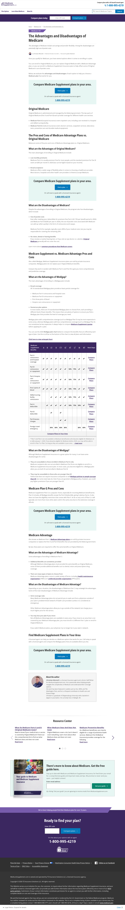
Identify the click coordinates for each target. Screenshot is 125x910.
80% (51, 428)
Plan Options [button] (5, 11)
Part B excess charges (34, 420)
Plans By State (15, 863)
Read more (19, 742)
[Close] (120, 907)
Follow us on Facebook (107, 863)
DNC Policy (26, 866)
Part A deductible (33, 405)
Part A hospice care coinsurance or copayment (35, 379)
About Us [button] (29, 11)
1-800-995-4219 (62, 100)
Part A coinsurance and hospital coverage (34, 358)
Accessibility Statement (40, 866)
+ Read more (78, 443)
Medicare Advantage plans (60, 539)
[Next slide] (113, 738)
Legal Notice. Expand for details (15, 907)
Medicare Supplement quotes (81, 324)
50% (70, 369)
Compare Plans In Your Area (57, 434)
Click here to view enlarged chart (41, 339)
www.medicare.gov (106, 903)
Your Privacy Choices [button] (42, 863)
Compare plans (78, 18)
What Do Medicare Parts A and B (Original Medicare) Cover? (28, 728)
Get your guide (100, 786)
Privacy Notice (27, 863)
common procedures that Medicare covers (57, 247)
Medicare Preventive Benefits (92, 727)
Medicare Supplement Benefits (35, 347)
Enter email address (53, 781)
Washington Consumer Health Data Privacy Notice (72, 863)
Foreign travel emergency (35, 427)
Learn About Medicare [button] (18, 11)
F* (61, 348)
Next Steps (91, 348)
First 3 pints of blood (35, 389)
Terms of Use (14, 866)
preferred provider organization (59, 579)
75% (74, 369)
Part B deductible (33, 413)
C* (51, 348)
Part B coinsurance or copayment (35, 369)
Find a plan (61, 91)
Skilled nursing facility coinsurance (35, 397)
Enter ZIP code (50, 826)
